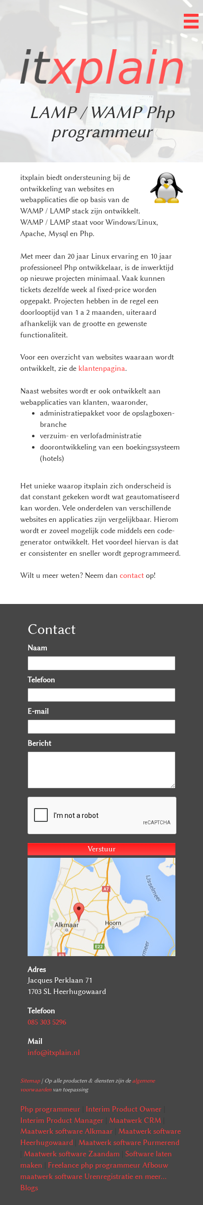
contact (132, 575)
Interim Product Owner (124, 1109)
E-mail (38, 711)
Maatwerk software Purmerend (128, 1142)
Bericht (39, 743)
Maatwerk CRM (135, 1120)
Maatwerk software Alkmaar (66, 1131)
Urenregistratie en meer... (125, 1176)
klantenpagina (101, 368)
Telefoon (41, 679)
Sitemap (30, 1080)
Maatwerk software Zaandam (72, 1153)
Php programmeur (50, 1109)
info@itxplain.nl (54, 1052)
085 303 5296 (47, 1022)
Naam (37, 647)
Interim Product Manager (61, 1120)
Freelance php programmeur (94, 1165)
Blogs (29, 1187)
